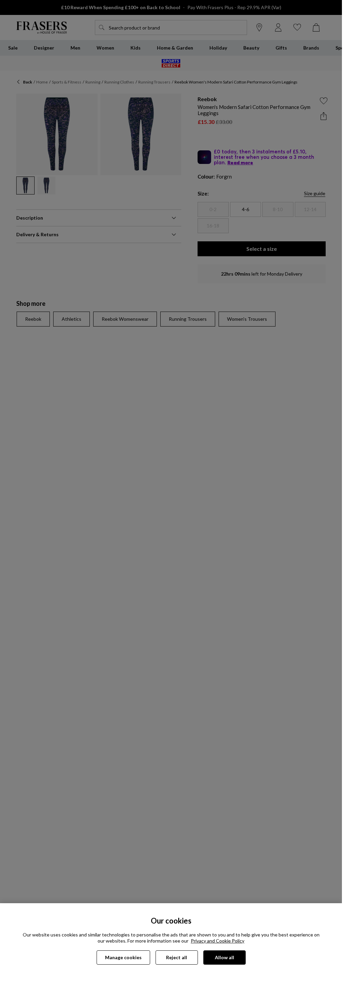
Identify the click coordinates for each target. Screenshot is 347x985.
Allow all (224, 957)
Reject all (176, 957)
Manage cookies (123, 957)
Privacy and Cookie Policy (217, 941)
